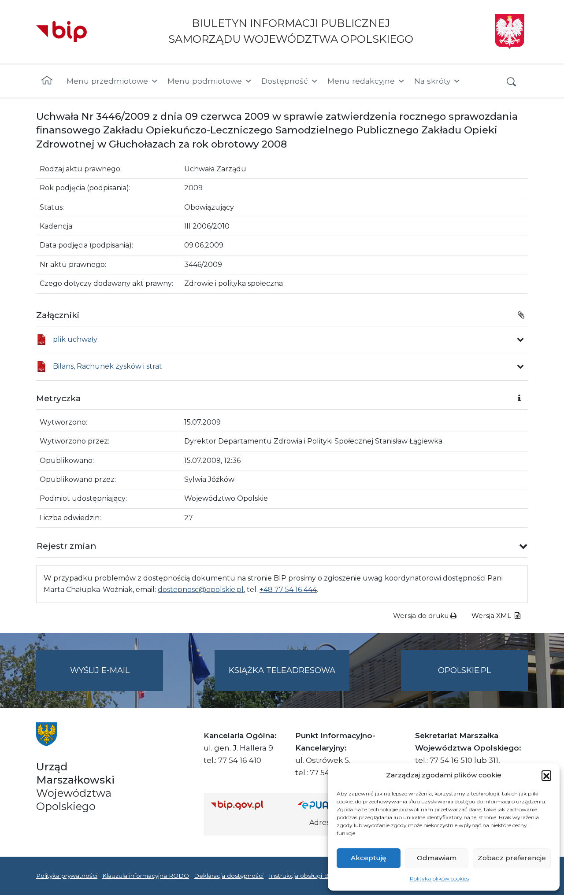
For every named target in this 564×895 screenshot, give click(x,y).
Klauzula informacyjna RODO (145, 875)
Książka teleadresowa (282, 670)
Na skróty (432, 80)
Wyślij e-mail (116, 678)
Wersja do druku (421, 615)
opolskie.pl (464, 670)
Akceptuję (368, 858)
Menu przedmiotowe (107, 80)
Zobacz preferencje (512, 858)
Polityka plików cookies (439, 878)
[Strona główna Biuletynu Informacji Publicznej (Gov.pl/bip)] (247, 805)
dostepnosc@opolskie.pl (201, 589)
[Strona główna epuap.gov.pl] (326, 805)
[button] (546, 775)
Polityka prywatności (66, 875)
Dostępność (284, 80)
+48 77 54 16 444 (288, 589)
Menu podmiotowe (204, 80)
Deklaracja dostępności (228, 875)
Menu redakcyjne (361, 80)
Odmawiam (436, 858)
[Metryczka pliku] (520, 339)
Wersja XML (492, 615)
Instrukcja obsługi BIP (302, 875)
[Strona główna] (47, 81)
